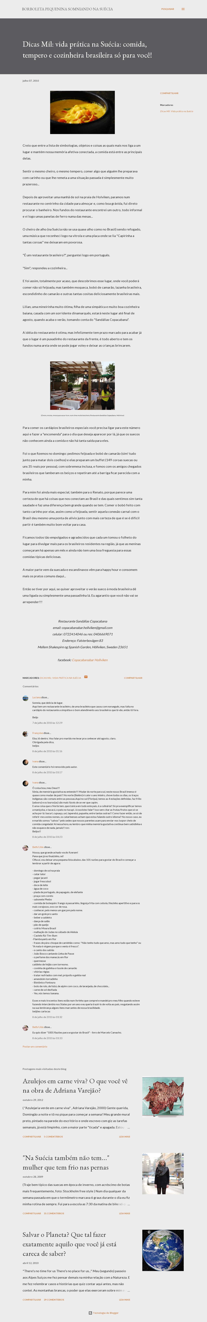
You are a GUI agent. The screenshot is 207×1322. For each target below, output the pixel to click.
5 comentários (53, 1136)
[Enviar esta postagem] (86, 677)
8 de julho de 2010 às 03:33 (47, 1038)
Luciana (36, 697)
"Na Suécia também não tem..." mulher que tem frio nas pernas (66, 1162)
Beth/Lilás (38, 846)
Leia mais (124, 1136)
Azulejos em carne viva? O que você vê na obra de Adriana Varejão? (75, 1085)
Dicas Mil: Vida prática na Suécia (176, 111)
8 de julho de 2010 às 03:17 (47, 772)
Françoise (37, 732)
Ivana (35, 761)
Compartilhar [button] (169, 93)
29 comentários (54, 1299)
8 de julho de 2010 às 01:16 (47, 751)
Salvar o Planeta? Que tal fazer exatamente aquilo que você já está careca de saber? (70, 1244)
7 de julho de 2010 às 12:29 (47, 722)
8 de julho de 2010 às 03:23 (47, 836)
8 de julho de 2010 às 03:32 (47, 1016)
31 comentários (54, 1213)
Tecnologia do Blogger (105, 1312)
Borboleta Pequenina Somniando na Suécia (67, 8)
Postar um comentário (35, 1046)
